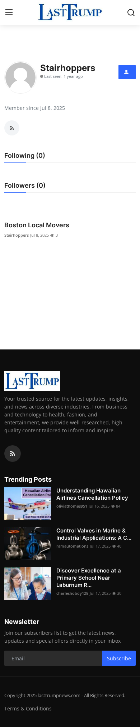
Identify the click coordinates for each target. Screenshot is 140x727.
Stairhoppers (16, 235)
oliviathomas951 (71, 506)
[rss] (12, 453)
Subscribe (119, 658)
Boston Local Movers (36, 225)
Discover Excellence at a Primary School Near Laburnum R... (88, 577)
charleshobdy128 (72, 593)
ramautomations (72, 546)
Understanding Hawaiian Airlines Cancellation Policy (92, 494)
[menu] (9, 13)
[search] (131, 13)
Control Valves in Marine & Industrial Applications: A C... (93, 534)
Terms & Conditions (28, 708)
